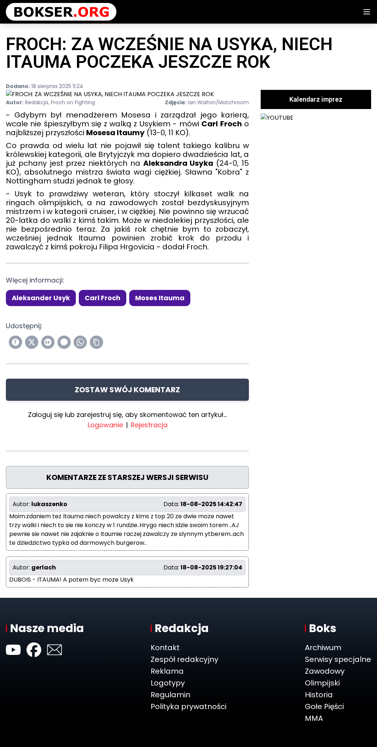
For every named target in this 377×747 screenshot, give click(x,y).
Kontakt (165, 647)
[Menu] (366, 11)
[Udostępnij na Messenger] (64, 342)
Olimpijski (322, 683)
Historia (319, 695)
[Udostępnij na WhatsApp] (80, 342)
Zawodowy (325, 671)
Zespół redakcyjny (184, 659)
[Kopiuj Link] (96, 342)
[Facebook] (34, 649)
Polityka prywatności (188, 706)
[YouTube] (13, 649)
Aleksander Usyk (41, 297)
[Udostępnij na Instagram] (47, 342)
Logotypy (168, 683)
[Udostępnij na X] (31, 342)
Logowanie (105, 424)
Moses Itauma (159, 297)
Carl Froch (102, 297)
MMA (314, 718)
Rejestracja (149, 424)
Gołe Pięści (324, 706)
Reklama (167, 671)
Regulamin (170, 695)
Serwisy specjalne (338, 659)
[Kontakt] (54, 649)
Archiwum (323, 647)
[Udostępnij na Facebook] (15, 342)
